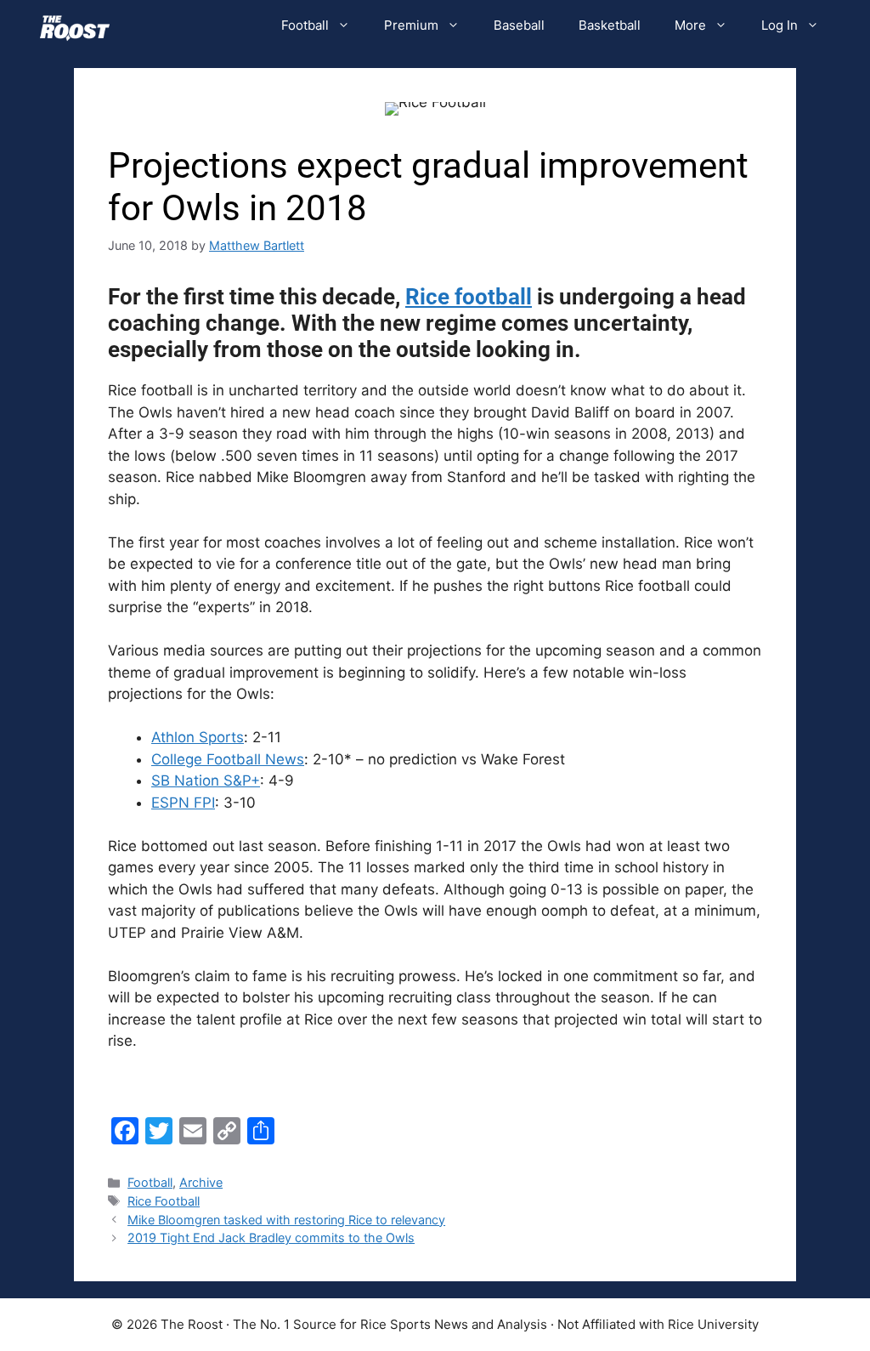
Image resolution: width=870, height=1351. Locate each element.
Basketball (610, 25)
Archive (201, 1182)
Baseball (519, 25)
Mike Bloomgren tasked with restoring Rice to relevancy (286, 1219)
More (690, 25)
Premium (411, 25)
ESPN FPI (183, 802)
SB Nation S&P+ (205, 780)
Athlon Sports (197, 737)
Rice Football (163, 1201)
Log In (779, 25)
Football (305, 25)
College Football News (227, 759)
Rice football (468, 296)
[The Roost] (75, 25)
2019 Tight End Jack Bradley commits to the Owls (271, 1237)
